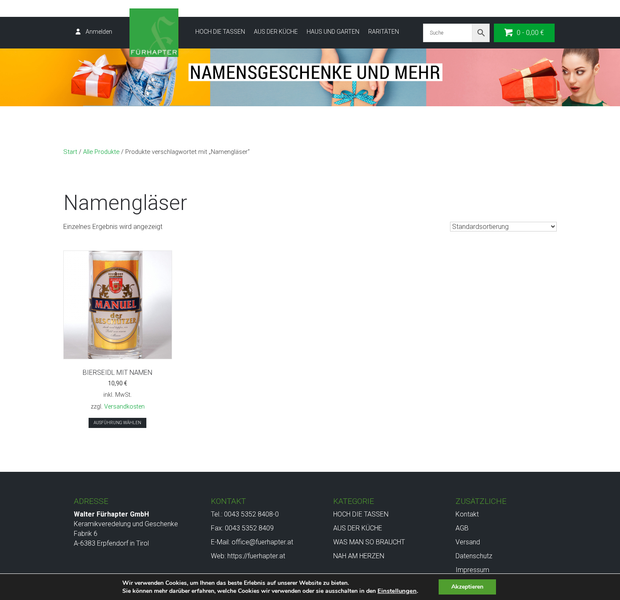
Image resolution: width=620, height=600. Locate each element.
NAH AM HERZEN (358, 556)
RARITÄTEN (383, 31)
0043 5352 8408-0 (251, 514)
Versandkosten (124, 406)
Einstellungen (397, 591)
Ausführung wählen (117, 422)
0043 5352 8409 (249, 528)
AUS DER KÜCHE (276, 31)
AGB (462, 528)
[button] (524, 33)
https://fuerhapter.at (256, 556)
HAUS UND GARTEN (333, 31)
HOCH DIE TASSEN (220, 31)
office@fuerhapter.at (262, 542)
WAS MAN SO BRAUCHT (369, 542)
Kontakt (467, 514)
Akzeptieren (467, 587)
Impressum (472, 570)
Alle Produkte (101, 152)
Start (70, 152)
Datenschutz (474, 556)
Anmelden (99, 31)
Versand (468, 542)
